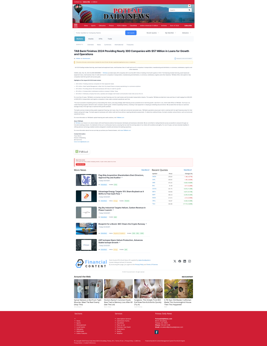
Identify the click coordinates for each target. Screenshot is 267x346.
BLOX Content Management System (163, 341)
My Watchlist (169, 33)
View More (145, 170)
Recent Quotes (152, 33)
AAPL (153, 179)
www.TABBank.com (125, 130)
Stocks (90, 39)
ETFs (100, 39)
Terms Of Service (152, 264)
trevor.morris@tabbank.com (81, 141)
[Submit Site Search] (189, 10)
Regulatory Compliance (119, 233)
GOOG (154, 189)
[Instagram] (189, 263)
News (99, 45)
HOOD (141, 233)
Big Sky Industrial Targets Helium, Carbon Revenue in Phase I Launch (122, 209)
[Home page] (133, 10)
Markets (80, 39)
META (154, 192)
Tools (110, 39)
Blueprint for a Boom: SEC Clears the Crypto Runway (122, 224)
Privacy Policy (139, 264)
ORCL (154, 201)
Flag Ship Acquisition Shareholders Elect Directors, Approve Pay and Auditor (121, 176)
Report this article (80, 164)
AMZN (154, 176)
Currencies (107, 45)
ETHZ (115, 184)
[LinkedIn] (185, 263)
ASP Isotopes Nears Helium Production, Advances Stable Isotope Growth (120, 241)
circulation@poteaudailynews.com (171, 327)
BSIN (115, 217)
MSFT (153, 195)
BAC (153, 186)
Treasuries (130, 45)
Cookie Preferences (90, 343)
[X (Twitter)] (175, 263)
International (119, 45)
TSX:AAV (127, 200)
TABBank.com (120, 117)
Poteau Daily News (90, 341)
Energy (115, 200)
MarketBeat (104, 184)
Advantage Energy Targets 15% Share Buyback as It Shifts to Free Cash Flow (121, 192)
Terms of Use (119, 341)
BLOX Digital (181, 341)
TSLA (153, 204)
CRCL (137, 233)
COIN (133, 233)
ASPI (126, 249)
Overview (90, 45)
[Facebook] (180, 263)
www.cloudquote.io (144, 260)
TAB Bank (105, 73)
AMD (153, 182)
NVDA (154, 198)
